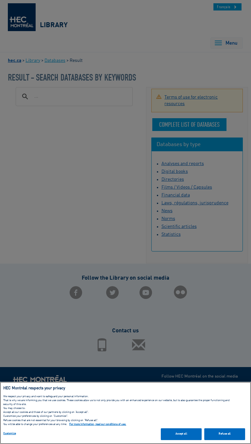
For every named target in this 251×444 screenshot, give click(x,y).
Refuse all (224, 434)
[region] (125, 413)
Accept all (181, 434)
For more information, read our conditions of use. (97, 424)
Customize (9, 433)
